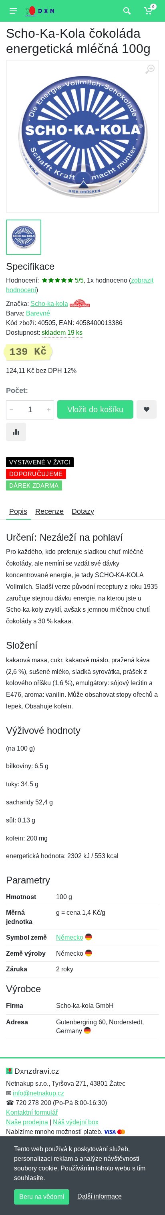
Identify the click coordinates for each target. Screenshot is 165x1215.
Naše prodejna (27, 1122)
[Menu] (13, 11)
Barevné (38, 313)
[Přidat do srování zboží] (16, 432)
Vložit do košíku (95, 409)
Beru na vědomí (41, 1196)
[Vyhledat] (126, 10)
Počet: (17, 391)
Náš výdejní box (76, 1122)
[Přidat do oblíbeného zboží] (147, 409)
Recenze (49, 511)
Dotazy (83, 511)
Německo (69, 937)
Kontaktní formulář (32, 1112)
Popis (18, 511)
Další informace (99, 1196)
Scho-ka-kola (49, 303)
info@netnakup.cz (38, 1093)
